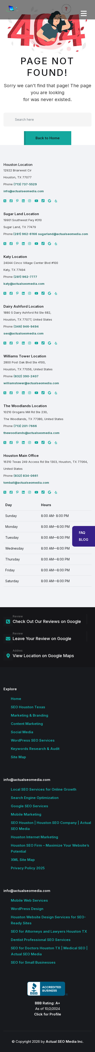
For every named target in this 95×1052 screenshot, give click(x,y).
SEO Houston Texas (28, 707)
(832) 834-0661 (26, 475)
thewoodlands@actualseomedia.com (31, 433)
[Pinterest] (17, 200)
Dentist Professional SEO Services (41, 940)
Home (16, 698)
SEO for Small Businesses (33, 962)
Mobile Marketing (26, 814)
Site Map (18, 757)
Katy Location (15, 256)
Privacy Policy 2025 (28, 868)
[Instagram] (29, 200)
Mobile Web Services (29, 900)
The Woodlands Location (25, 406)
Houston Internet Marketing (34, 837)
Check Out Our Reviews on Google (47, 621)
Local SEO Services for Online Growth (43, 789)
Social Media (22, 732)
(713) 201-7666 (25, 426)
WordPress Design (27, 909)
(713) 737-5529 (25, 184)
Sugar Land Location (21, 214)
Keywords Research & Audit (35, 748)
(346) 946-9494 (26, 326)
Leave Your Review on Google (42, 638)
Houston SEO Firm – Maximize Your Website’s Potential (50, 848)
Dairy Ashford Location (23, 306)
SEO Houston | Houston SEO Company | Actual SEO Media (51, 825)
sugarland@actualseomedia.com (63, 234)
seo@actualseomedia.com (23, 333)
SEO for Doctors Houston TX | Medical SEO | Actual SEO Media (49, 951)
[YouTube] (36, 200)
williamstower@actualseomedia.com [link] (31, 383)
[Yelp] (56, 200)
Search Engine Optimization (35, 797)
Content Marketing (27, 723)
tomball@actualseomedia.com (26, 482)
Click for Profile (47, 1014)
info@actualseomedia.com (23, 191)
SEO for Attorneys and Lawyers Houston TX (49, 931)
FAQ (82, 533)
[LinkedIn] (23, 200)
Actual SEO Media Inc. (64, 1041)
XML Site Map (23, 859)
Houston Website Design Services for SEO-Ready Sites (48, 920)
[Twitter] (4, 243)
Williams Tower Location (24, 356)
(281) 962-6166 (25, 234)
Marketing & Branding (29, 715)
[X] (4, 200)
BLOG (83, 539)
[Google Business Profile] (49, 200)
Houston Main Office (21, 455)
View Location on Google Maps (43, 655)
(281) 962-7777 (25, 276)
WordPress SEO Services (33, 740)
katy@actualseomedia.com (24, 283)
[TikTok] (43, 200)
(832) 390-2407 (26, 376)
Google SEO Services (29, 806)
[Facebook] (11, 200)
